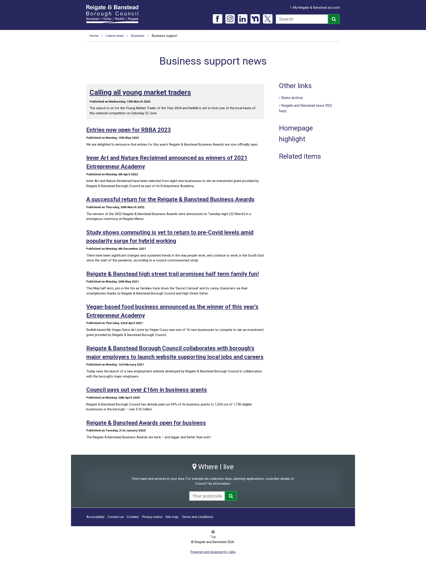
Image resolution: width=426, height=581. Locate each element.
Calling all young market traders (140, 92)
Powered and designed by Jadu (213, 552)
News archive (292, 98)
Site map (172, 517)
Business (137, 36)
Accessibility (95, 517)
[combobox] (302, 19)
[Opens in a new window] (231, 496)
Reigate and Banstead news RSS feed (305, 108)
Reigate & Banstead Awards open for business (146, 422)
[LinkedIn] (242, 19)
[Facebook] (217, 19)
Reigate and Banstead (114, 14)
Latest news (115, 36)
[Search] (334, 19)
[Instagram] (230, 19)
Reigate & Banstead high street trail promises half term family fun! (172, 274)
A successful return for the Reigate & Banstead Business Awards (170, 199)
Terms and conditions (197, 517)
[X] (267, 19)
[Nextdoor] (255, 19)
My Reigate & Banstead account (316, 8)
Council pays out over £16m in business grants (146, 389)
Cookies (133, 517)
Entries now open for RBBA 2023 (128, 129)
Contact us (116, 517)
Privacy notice (152, 517)
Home (94, 36)
